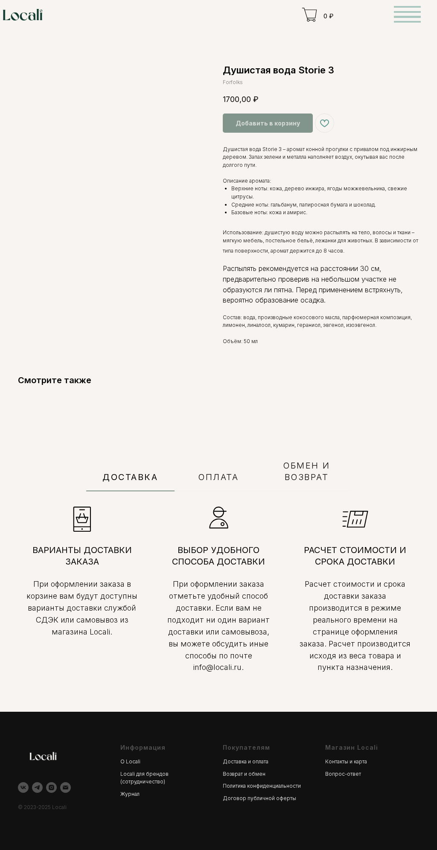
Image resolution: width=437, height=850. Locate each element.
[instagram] (51, 787)
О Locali (130, 761)
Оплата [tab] (218, 477)
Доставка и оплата (245, 761)
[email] (65, 787)
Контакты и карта (346, 761)
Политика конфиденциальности (262, 786)
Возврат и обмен (244, 774)
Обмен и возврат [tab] (306, 471)
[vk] (23, 787)
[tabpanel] (218, 601)
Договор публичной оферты (259, 798)
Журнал (130, 794)
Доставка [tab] (130, 477)
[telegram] (37, 787)
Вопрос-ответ (343, 774)
